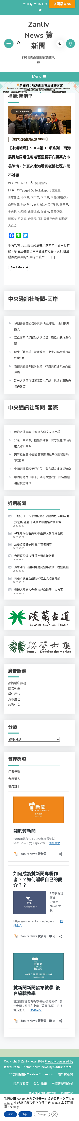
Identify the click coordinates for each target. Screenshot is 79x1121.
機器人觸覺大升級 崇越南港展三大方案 (38, 589)
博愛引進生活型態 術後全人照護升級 (37, 578)
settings (8, 1102)
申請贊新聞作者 (62, 1084)
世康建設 (13, 197)
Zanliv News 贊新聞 (38, 35)
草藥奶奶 (56, 211)
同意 (10, 1114)
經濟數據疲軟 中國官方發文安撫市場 (37, 431)
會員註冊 (14, 786)
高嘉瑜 (12, 225)
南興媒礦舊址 (59, 197)
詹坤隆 (32, 218)
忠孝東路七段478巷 (46, 204)
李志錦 (12, 211)
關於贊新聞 (65, 1074)
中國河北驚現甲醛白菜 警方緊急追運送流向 (42, 468)
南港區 (35, 197)
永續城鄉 (33, 211)
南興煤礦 (13, 204)
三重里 (56, 190)
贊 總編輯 (41, 183)
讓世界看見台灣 (48, 218)
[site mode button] (60, 43)
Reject (25, 1114)
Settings (42, 1114)
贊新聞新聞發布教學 (42, 1093)
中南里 (25, 197)
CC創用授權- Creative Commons (31, 1074)
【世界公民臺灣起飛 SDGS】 (29, 139)
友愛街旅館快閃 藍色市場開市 (33, 544)
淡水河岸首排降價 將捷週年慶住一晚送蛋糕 (41, 567)
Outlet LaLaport (41, 190)
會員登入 (14, 779)
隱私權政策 (21, 1084)
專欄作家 (67, 1093)
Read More (18, 267)
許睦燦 (22, 218)
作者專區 (14, 771)
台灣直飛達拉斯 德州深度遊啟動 (34, 555)
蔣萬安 (12, 218)
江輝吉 (45, 211)
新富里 (64, 204)
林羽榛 (22, 211)
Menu (37, 76)
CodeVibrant (62, 1067)
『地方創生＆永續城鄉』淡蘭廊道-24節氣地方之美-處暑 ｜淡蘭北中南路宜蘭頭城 (41, 519)
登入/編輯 (40, 1084)
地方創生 (26, 204)
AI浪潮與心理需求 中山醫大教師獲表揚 (38, 533)
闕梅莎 (63, 218)
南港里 (45, 197)
